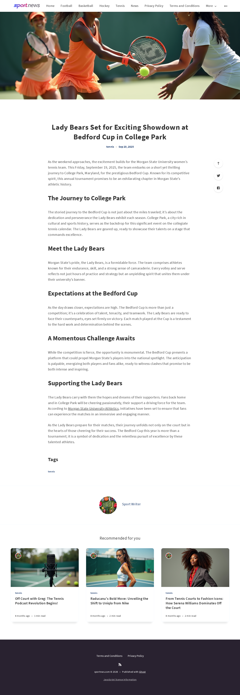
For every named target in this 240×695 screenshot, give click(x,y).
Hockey (104, 6)
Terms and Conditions (185, 6)
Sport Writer (131, 504)
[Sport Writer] (108, 505)
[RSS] (120, 664)
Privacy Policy (154, 6)
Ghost (142, 671)
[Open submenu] (226, 6)
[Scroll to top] (218, 163)
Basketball (86, 6)
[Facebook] (218, 188)
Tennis (120, 6)
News (134, 6)
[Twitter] (218, 175)
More (209, 6)
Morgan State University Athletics (93, 408)
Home (50, 6)
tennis (110, 146)
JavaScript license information (120, 679)
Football (66, 6)
